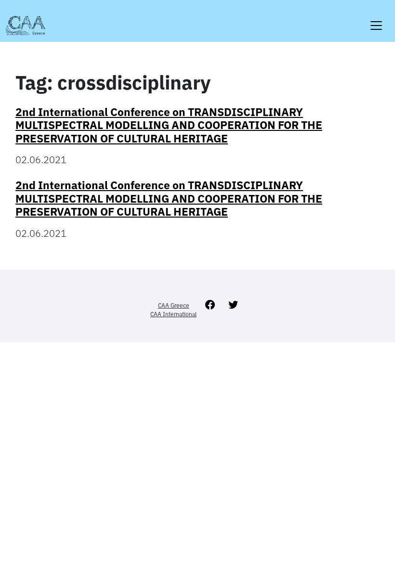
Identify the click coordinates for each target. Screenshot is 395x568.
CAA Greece (173, 305)
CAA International (173, 314)
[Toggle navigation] (376, 19)
